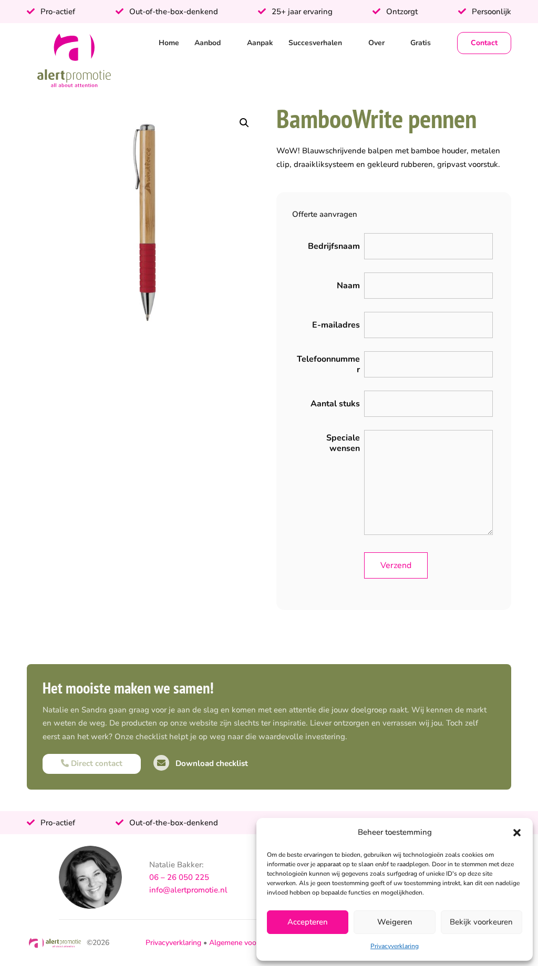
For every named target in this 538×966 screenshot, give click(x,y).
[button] (517, 832)
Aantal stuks (335, 403)
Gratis (420, 43)
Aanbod (207, 43)
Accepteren (307, 922)
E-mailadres (336, 325)
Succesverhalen (315, 43)
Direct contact (95, 763)
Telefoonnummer (328, 364)
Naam (348, 285)
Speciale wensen (343, 443)
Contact (484, 43)
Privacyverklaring (394, 946)
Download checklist (210, 763)
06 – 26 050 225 (179, 877)
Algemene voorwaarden (248, 943)
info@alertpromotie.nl (188, 890)
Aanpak (260, 43)
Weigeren (394, 922)
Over (376, 43)
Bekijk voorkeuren (481, 922)
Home (169, 43)
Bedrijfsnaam (334, 246)
